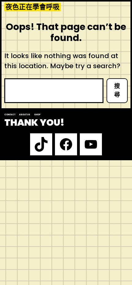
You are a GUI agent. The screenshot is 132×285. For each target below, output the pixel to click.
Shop (37, 114)
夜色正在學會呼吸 (33, 7)
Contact (9, 114)
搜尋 (117, 90)
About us (24, 114)
